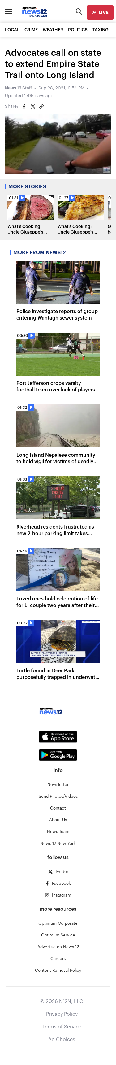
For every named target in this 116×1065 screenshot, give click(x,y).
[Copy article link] (41, 106)
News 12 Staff (18, 88)
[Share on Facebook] (24, 106)
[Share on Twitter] (32, 106)
